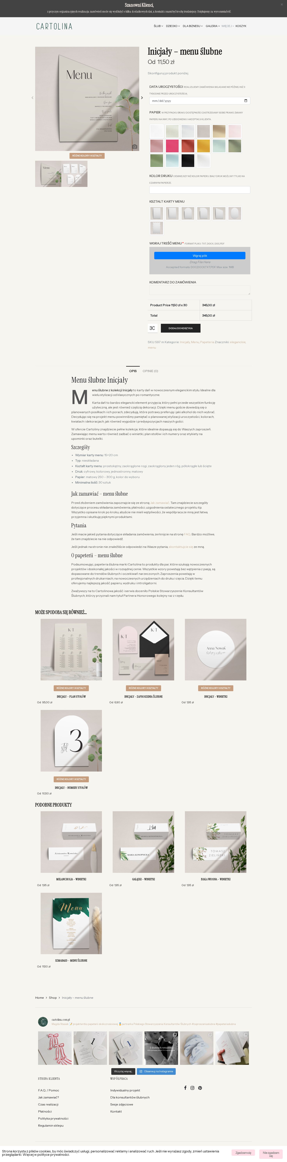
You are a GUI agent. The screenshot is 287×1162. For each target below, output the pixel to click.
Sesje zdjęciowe (121, 1104)
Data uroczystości (197, 90)
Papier (196, 115)
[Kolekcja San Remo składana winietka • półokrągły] (126, 1048)
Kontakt (116, 1111)
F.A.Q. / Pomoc (48, 1090)
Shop (53, 998)
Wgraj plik (200, 256)
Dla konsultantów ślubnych (130, 1097)
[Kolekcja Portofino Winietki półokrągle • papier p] (197, 1048)
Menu (195, 342)
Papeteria (207, 342)
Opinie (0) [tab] (150, 371)
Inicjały (185, 342)
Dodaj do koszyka (181, 328)
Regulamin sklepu (50, 1125)
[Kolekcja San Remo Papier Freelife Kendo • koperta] (232, 1048)
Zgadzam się (243, 1153)
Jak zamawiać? (48, 1097)
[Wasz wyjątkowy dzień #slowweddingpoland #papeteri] (161, 1048)
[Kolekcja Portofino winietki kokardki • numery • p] (55, 1048)
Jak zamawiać (159, 503)
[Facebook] (185, 1088)
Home (39, 998)
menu (152, 347)
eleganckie (237, 342)
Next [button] (142, 99)
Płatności (45, 1111)
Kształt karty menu (166, 201)
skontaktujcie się (181, 547)
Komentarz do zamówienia (172, 282)
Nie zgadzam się (271, 1154)
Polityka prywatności (53, 1118)
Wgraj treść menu (187, 243)
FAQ (187, 534)
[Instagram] (192, 1088)
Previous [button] (32, 99)
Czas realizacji (48, 1104)
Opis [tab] (133, 371)
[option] (87, 99)
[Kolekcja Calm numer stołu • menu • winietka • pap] (90, 1048)
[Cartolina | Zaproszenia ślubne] (54, 26)
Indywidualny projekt (125, 1090)
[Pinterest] (200, 1088)
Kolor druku (197, 179)
